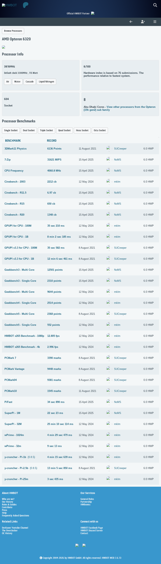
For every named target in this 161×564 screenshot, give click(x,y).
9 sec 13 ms (54, 446)
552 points (53, 324)
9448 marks (54, 368)
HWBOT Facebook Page (91, 528)
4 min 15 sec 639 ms (59, 457)
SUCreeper (120, 148)
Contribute (7, 507)
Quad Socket (64, 130)
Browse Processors (13, 31)
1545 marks (54, 391)
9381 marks (54, 379)
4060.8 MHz (54, 170)
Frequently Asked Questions (15, 515)
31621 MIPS (54, 159)
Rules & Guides (9, 504)
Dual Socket (29, 130)
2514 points (54, 302)
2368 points (54, 313)
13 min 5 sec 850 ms (59, 468)
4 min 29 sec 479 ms (59, 435)
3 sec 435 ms (55, 479)
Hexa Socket (82, 130)
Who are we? (8, 499)
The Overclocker (9, 530)
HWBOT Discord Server (91, 530)
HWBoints (85, 504)
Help (4, 513)
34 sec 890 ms (55, 402)
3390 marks (54, 357)
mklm (117, 181)
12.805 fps (53, 335)
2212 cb (52, 181)
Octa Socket (100, 130)
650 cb (51, 203)
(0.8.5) (20, 457)
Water (17, 81)
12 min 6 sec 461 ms (59, 258)
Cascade (30, 81)
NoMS (117, 159)
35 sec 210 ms (55, 225)
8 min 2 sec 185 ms (59, 236)
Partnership (86, 502)
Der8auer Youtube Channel (15, 528)
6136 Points (54, 148)
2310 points (54, 280)
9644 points (54, 291)
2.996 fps (52, 346)
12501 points (55, 269)
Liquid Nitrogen (46, 81)
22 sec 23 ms (55, 413)
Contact (84, 533)
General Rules (87, 499)
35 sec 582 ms (55, 247)
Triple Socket (46, 130)
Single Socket (11, 130)
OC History (7, 533)
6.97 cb (51, 192)
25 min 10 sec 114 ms (60, 424)
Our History (7, 502)
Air (7, 81)
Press (4, 510)
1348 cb (52, 214)
